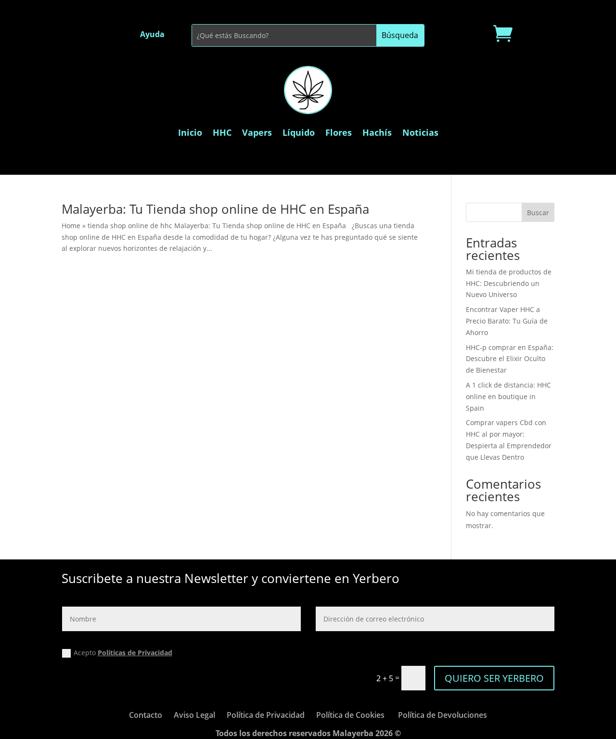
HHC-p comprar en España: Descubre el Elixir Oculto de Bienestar (509, 359)
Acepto (123, 652)
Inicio (190, 132)
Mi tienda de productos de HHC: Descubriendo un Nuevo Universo (509, 283)
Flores (338, 132)
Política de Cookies (350, 715)
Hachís (377, 132)
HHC (222, 132)
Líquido (298, 132)
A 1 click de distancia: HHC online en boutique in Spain (508, 396)
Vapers (257, 132)
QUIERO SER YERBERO (494, 678)
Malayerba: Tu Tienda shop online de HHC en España (215, 209)
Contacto (145, 715)
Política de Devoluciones (442, 715)
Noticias (420, 132)
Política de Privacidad (266, 715)
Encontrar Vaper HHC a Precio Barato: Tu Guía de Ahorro (507, 321)
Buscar (538, 212)
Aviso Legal (194, 715)
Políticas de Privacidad (135, 652)
